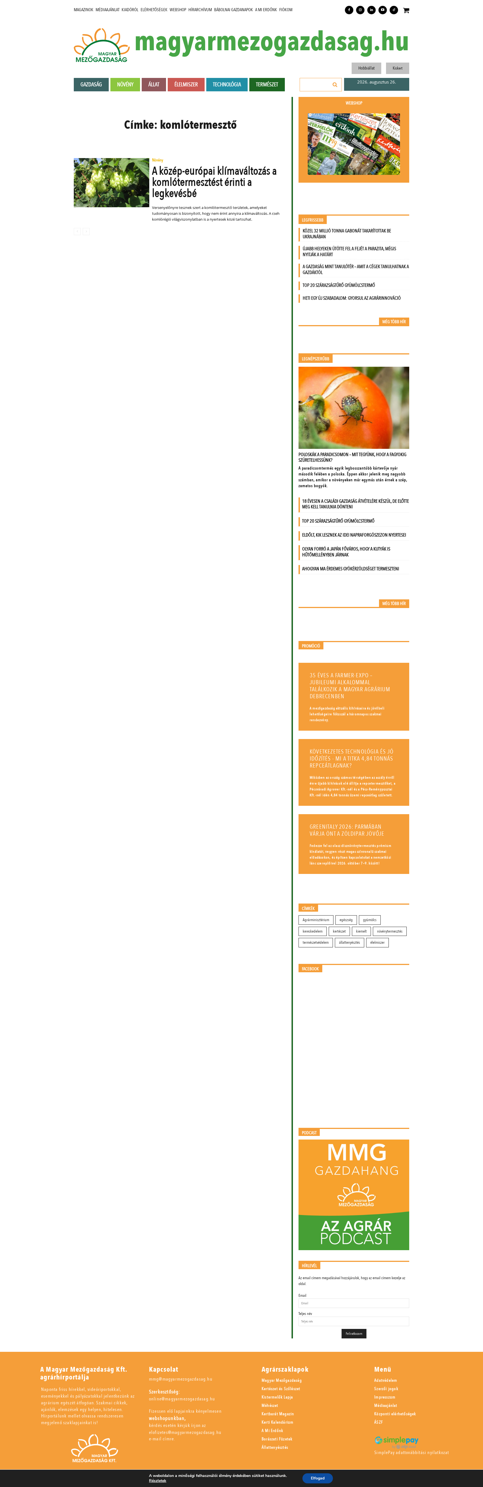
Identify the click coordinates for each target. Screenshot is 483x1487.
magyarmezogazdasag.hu (271, 42)
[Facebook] (349, 10)
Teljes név (305, 1313)
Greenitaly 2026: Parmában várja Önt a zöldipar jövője (347, 830)
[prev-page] (77, 231)
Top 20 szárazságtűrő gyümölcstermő (339, 285)
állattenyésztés (349, 942)
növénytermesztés (389, 931)
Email (302, 1295)
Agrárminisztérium (316, 920)
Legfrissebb (312, 220)
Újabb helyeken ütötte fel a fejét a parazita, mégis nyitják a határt (349, 252)
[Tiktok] (394, 10)
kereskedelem (313, 931)
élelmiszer (377, 942)
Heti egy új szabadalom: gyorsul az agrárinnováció (352, 298)
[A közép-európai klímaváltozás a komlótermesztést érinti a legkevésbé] (111, 182)
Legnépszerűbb (315, 359)
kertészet (339, 931)
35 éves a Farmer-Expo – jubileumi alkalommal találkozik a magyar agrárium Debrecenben (350, 685)
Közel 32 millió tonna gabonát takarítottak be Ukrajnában (347, 234)
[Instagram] (360, 10)
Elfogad (318, 1478)
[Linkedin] (371, 10)
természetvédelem (316, 942)
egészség (346, 920)
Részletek (157, 1480)
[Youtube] (382, 10)
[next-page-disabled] (86, 231)
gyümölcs (370, 920)
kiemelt (361, 931)
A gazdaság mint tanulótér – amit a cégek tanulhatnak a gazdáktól (356, 269)
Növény (157, 160)
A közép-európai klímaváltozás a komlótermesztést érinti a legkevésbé (214, 182)
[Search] (335, 84)
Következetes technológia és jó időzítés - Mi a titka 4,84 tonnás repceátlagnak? (352, 759)
